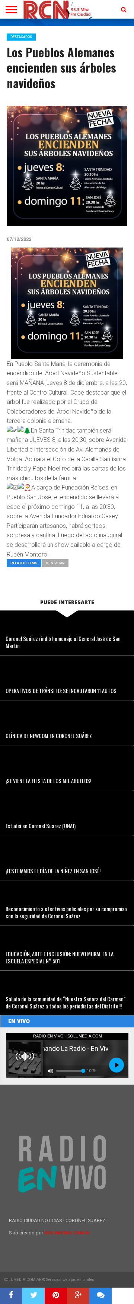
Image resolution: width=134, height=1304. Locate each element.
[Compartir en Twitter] (33, 1296)
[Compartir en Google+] (78, 1296)
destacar (55, 563)
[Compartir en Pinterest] (56, 1296)
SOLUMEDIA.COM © (66, 1233)
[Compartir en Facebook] (11, 1296)
